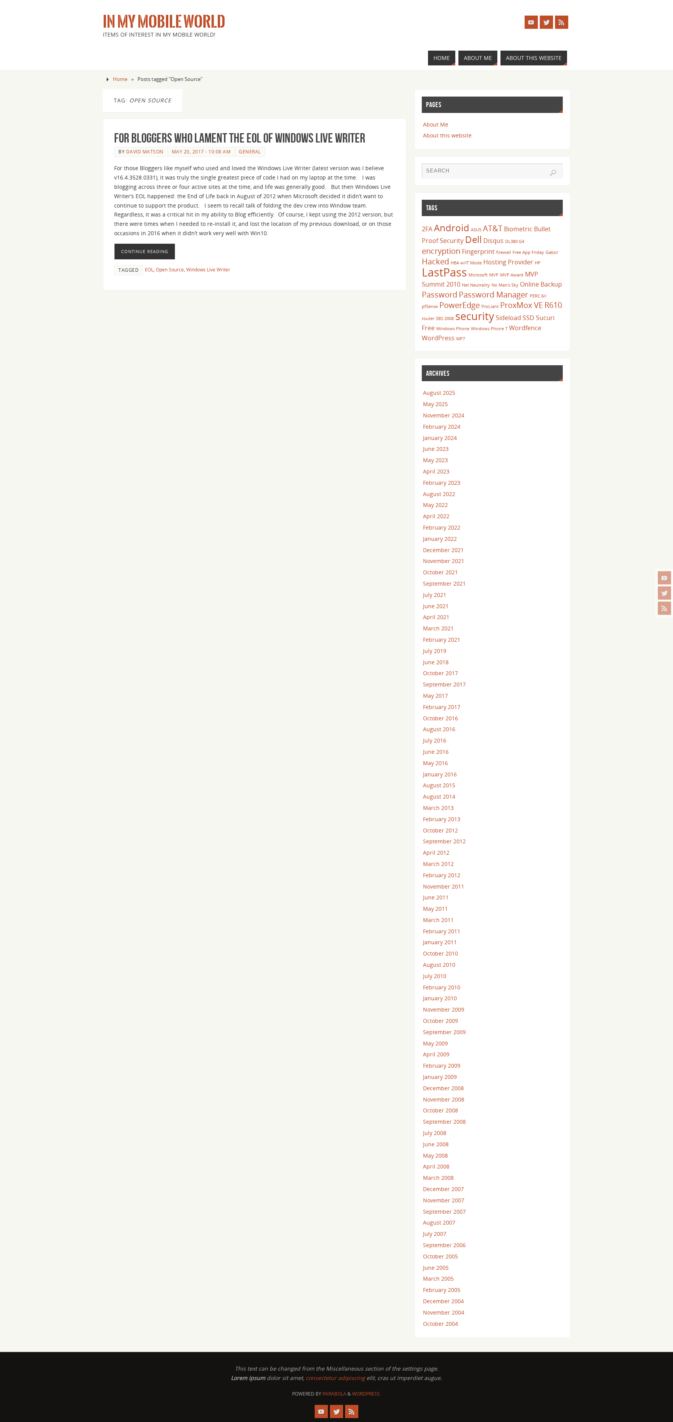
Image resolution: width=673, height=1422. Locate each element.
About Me (435, 124)
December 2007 (443, 1189)
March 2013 (438, 807)
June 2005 (436, 1267)
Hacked (435, 261)
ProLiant (490, 306)
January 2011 (440, 942)
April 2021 (436, 617)
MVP (494, 275)
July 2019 (434, 651)
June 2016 (436, 751)
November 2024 (443, 415)
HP (538, 263)
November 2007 (443, 1200)
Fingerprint (478, 251)
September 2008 (444, 1121)
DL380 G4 (514, 241)
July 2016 (434, 740)
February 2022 (441, 527)
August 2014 (439, 796)
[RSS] (664, 608)
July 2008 (434, 1133)
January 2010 (440, 998)
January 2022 (440, 538)
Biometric (518, 229)
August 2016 (439, 729)
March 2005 (438, 1278)
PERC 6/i (538, 296)
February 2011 (441, 931)
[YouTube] (664, 577)
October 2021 (440, 572)
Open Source (170, 269)
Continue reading (144, 251)
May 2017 (435, 695)
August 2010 (439, 964)
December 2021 (443, 550)
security (474, 316)
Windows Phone (452, 328)
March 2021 (438, 628)
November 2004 (443, 1312)
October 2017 (440, 673)
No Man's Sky (505, 285)
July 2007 (434, 1233)
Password (439, 294)
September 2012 (444, 841)
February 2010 (441, 987)
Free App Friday (528, 252)
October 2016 (440, 718)
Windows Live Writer (208, 269)
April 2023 (436, 471)
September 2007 (444, 1211)
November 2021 (443, 561)
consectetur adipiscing (335, 1378)
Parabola (334, 1393)
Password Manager (493, 294)
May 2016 (435, 763)
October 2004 (440, 1323)
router (428, 318)
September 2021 (444, 583)
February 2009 (441, 1065)
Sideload (508, 317)
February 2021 (441, 639)
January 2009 (440, 1077)
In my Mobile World (164, 22)
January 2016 (440, 774)
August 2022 (439, 494)
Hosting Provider (508, 262)
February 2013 (441, 819)
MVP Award (511, 275)
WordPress (438, 338)
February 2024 (441, 426)
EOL (149, 269)
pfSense (430, 306)
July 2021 (434, 594)
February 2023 (441, 482)
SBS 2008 (445, 318)
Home (120, 79)
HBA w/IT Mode (466, 263)
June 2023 (436, 448)
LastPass (444, 272)
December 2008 (443, 1088)
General (250, 151)
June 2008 (436, 1144)
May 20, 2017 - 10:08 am (201, 151)
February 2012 (441, 875)
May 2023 (435, 460)
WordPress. (366, 1393)
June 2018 (436, 662)
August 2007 (439, 1222)
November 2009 (443, 1009)
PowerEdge (459, 304)
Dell (473, 239)
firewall (503, 252)
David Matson (145, 151)
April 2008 (436, 1166)
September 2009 (444, 1032)
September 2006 (444, 1245)
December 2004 (443, 1301)
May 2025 (435, 404)
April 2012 (436, 852)
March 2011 (438, 920)
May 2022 (435, 505)
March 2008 (438, 1177)
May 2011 (435, 908)
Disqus (493, 240)
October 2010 (440, 953)
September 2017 (444, 684)
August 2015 (439, 785)
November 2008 (443, 1099)
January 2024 (440, 438)
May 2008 (435, 1155)
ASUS (476, 229)
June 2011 (436, 897)
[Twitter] (664, 593)
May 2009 (435, 1043)
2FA (427, 229)
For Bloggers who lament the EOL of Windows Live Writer (239, 138)
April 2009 (436, 1054)
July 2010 (434, 976)
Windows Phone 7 (489, 328)
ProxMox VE (521, 304)
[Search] (553, 173)
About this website (447, 135)
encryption (441, 250)
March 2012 (438, 864)
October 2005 (440, 1256)
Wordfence (525, 328)
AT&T (492, 228)
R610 (553, 304)
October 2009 (440, 1020)
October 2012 (440, 830)
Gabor (552, 252)
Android (451, 227)
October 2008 (440, 1110)
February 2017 (441, 707)
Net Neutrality (476, 285)
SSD (528, 317)
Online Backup (541, 284)
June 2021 (436, 606)
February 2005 (441, 1290)
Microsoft (478, 275)
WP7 (460, 338)
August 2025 (439, 392)
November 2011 (443, 886)
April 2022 (436, 516)
